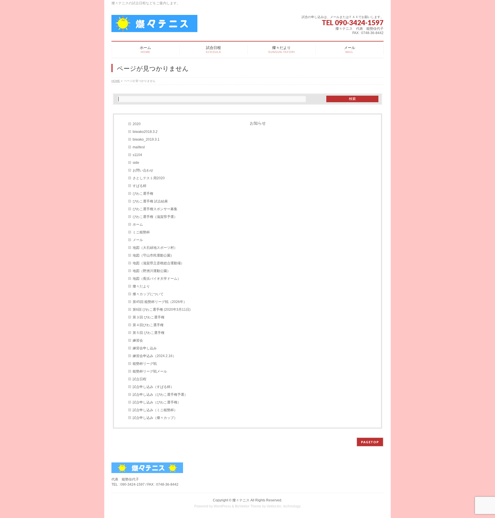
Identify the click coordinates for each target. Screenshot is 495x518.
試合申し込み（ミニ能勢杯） (155, 410)
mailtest (139, 147)
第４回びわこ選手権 (148, 325)
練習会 (138, 340)
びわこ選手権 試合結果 (150, 201)
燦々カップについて (148, 294)
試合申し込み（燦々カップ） (155, 418)
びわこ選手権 (143, 194)
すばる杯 (139, 186)
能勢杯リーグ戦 (145, 364)
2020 (137, 124)
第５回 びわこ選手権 (148, 333)
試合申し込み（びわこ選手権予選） (160, 395)
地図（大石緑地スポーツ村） (155, 248)
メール (138, 240)
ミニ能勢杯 (141, 232)
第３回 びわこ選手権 (148, 317)
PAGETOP (370, 442)
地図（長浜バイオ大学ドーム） (157, 279)
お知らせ (258, 123)
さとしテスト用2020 (149, 178)
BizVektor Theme (248, 506)
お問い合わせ (143, 170)
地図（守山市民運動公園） (153, 255)
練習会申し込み (145, 348)
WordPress (222, 506)
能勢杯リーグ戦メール (150, 371)
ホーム (138, 224)
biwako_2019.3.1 (146, 139)
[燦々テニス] (154, 25)
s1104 (137, 155)
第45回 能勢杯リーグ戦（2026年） (160, 302)
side (136, 163)
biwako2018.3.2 (145, 132)
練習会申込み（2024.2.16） (154, 356)
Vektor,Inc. (274, 506)
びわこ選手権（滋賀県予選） (155, 217)
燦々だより (141, 286)
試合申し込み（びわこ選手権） (157, 402)
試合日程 (139, 379)
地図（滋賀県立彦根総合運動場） (158, 263)
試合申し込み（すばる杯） (153, 387)
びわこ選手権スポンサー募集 (155, 209)
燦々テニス (241, 500)
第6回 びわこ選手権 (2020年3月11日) (161, 310)
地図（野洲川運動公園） (151, 271)
